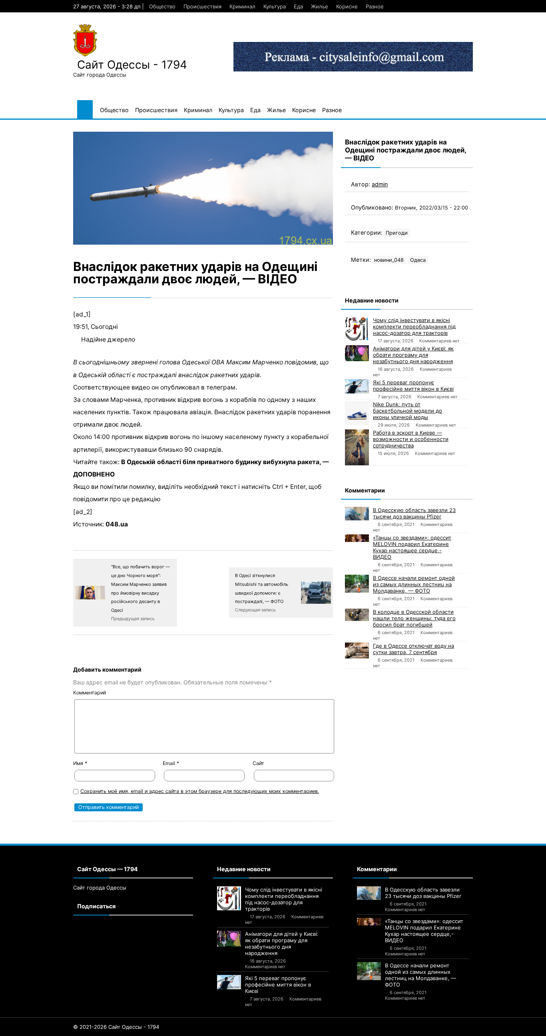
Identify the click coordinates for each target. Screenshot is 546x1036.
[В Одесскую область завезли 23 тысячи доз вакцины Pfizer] (357, 513)
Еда (298, 6)
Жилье (319, 6)
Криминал (242, 6)
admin (380, 184)
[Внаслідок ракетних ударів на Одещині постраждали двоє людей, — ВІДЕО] (203, 188)
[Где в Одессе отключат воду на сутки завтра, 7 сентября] (357, 650)
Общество (162, 6)
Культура (274, 6)
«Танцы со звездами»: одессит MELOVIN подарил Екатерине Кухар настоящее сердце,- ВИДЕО (412, 547)
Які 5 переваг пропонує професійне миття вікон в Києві (413, 385)
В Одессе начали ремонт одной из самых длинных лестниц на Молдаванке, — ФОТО (414, 584)
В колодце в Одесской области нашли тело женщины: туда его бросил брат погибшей (414, 618)
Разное (375, 6)
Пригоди (397, 233)
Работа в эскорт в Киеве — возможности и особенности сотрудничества (410, 439)
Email (171, 763)
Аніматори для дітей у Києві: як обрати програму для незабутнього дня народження (413, 354)
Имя (80, 763)
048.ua (117, 524)
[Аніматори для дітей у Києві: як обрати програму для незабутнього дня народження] (357, 353)
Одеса (418, 260)
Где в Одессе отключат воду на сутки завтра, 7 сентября (413, 649)
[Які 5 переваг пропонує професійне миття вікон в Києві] (357, 386)
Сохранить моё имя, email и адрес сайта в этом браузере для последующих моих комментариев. (199, 791)
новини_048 (389, 260)
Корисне (347, 6)
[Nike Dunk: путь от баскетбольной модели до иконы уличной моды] (357, 413)
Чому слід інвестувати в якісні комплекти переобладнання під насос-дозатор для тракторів (414, 326)
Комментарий (89, 693)
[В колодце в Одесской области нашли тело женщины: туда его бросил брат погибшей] (357, 615)
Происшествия (202, 6)
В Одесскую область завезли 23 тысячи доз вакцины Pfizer (414, 513)
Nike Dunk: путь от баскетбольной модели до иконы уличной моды (407, 410)
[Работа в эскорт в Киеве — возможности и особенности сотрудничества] (357, 447)
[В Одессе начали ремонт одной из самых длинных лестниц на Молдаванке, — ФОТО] (357, 584)
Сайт (258, 763)
